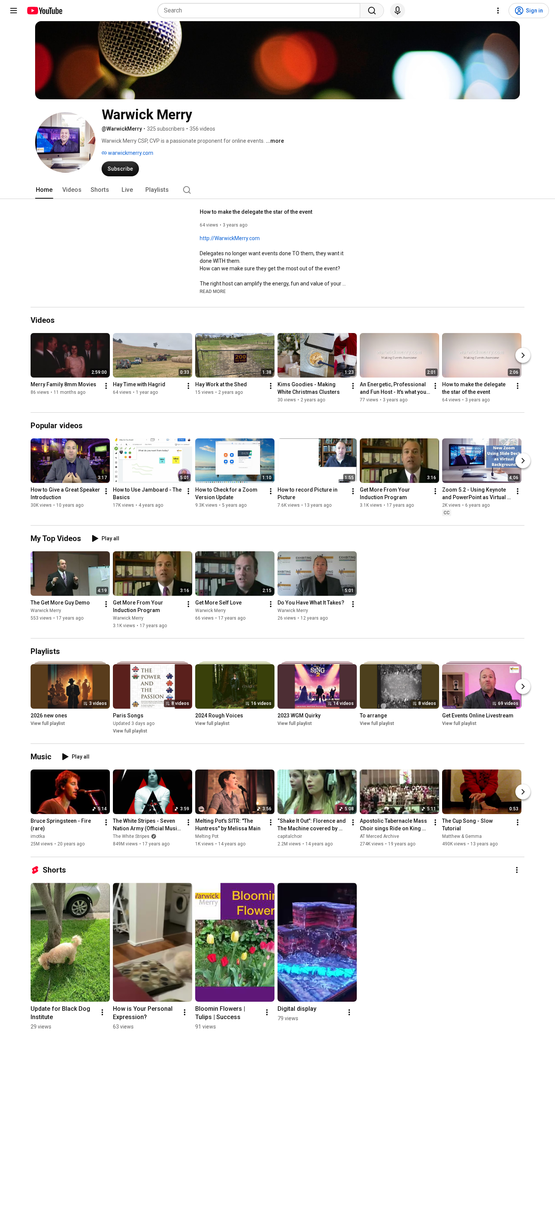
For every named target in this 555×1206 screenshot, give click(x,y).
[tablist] (277, 190)
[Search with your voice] (397, 10)
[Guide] (13, 10)
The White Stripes (131, 836)
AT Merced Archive (379, 836)
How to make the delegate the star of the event (256, 212)
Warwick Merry (46, 610)
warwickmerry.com (130, 153)
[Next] (522, 355)
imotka (38, 836)
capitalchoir (290, 836)
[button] (213, 291)
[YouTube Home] (44, 10)
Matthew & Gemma (462, 836)
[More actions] (106, 385)
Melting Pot (207, 836)
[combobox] (261, 10)
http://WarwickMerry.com (230, 238)
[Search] (372, 10)
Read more (213, 291)
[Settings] (498, 10)
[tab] (44, 190)
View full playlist (48, 723)
